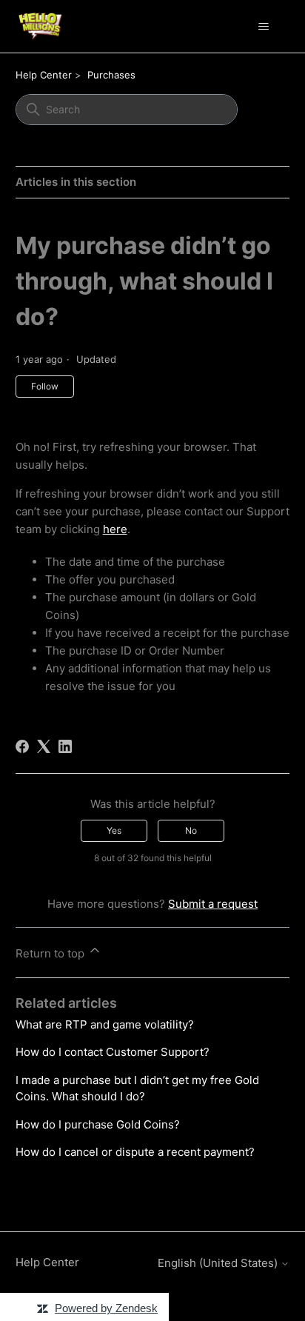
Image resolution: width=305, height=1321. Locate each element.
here (115, 529)
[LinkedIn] (65, 746)
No (191, 830)
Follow (44, 386)
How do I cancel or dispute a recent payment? (135, 1152)
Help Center (44, 75)
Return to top (51, 953)
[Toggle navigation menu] (263, 27)
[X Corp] (43, 746)
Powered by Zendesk (106, 1308)
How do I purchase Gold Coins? (98, 1124)
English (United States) (219, 1263)
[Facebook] (22, 746)
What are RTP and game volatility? (105, 1024)
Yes (114, 830)
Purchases (111, 75)
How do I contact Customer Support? (113, 1052)
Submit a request (213, 904)
